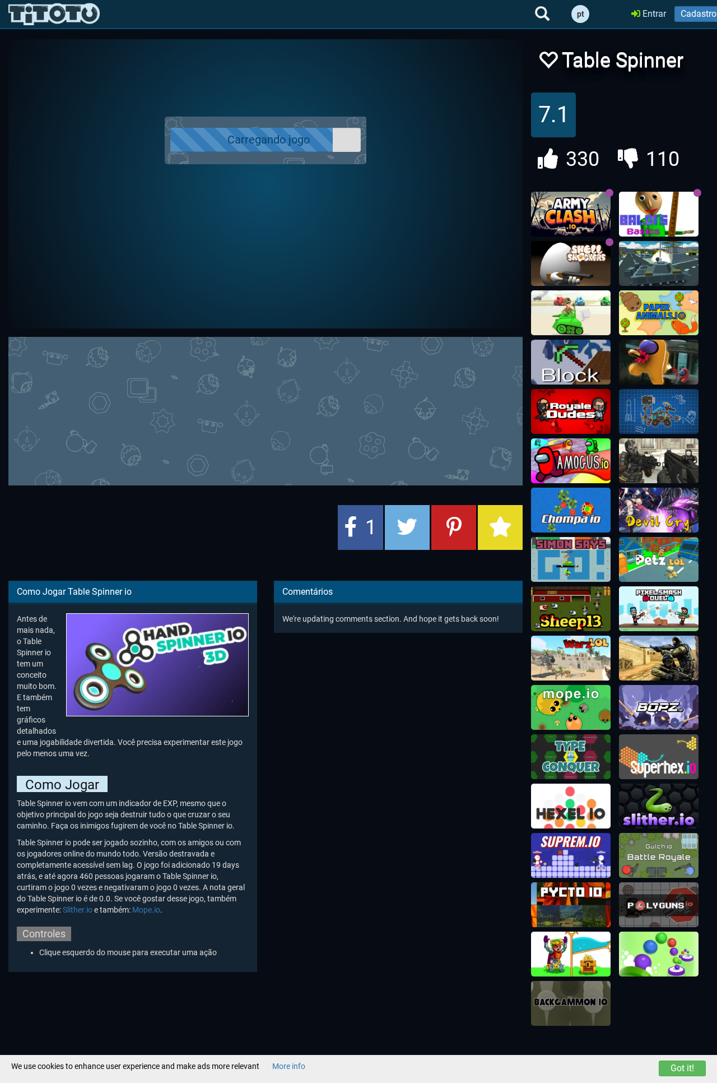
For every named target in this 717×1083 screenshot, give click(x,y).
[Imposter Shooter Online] (659, 362)
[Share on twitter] (407, 527)
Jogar (272, 140)
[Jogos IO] (54, 14)
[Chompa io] (571, 510)
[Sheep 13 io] (571, 608)
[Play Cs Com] (659, 658)
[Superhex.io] (659, 756)
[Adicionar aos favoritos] (500, 527)
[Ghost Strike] (659, 460)
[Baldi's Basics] (659, 214)
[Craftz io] (659, 411)
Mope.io (146, 909)
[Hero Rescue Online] (571, 954)
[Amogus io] (571, 460)
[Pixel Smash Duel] (659, 608)
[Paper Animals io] (659, 312)
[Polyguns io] (659, 904)
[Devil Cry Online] (659, 510)
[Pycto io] (571, 904)
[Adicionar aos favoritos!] (548, 63)
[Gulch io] (659, 855)
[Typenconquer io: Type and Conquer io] (571, 756)
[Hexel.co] (571, 806)
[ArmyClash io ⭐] (571, 214)
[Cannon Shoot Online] (659, 954)
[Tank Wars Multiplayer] (571, 312)
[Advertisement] (280, 410)
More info (288, 1066)
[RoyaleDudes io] (571, 411)
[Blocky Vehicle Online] (659, 263)
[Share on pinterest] (453, 527)
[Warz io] (571, 658)
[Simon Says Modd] (571, 559)
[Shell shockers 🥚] (571, 263)
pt (580, 14)
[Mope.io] (571, 707)
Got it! (682, 1068)
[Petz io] (659, 559)
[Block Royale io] (571, 362)
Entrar (653, 13)
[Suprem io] (571, 855)
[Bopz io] (659, 707)
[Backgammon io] (571, 1003)
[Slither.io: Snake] (659, 806)
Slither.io (77, 909)
